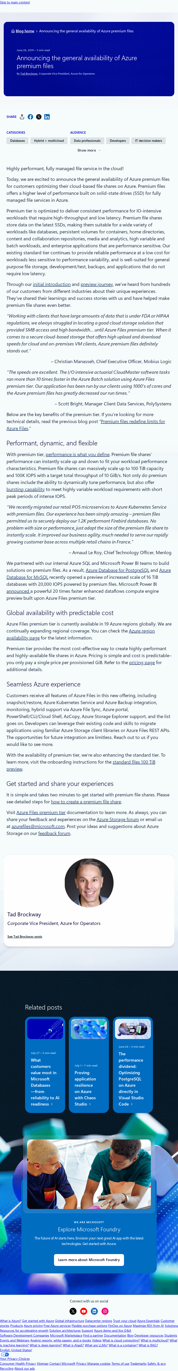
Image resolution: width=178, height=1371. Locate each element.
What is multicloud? (155, 1340)
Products (16, 1326)
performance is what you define (77, 454)
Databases (17, 140)
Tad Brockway (29, 73)
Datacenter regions (98, 1321)
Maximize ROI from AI (148, 1326)
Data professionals (87, 140)
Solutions (171, 1326)
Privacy (81, 1363)
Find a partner (93, 1335)
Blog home (25, 31)
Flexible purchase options (89, 1326)
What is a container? (123, 1345)
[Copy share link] (22, 116)
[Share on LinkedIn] (47, 116)
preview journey (97, 284)
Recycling (6, 1368)
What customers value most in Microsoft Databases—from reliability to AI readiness (45, 1082)
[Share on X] (38, 116)
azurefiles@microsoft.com (38, 826)
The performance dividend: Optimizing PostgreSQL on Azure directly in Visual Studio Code (131, 1079)
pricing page (142, 662)
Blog (130, 1335)
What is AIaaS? (73, 1345)
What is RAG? (148, 1345)
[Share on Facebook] (30, 116)
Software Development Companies (24, 1335)
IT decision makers (148, 140)
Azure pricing (33, 1326)
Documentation (115, 1335)
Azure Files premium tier (41, 812)
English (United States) (16, 1350)
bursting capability (25, 489)
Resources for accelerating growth (24, 1330)
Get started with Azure (38, 1321)
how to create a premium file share (86, 802)
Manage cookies (99, 1363)
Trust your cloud (124, 1321)
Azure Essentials (148, 1321)
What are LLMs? (96, 1345)
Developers (118, 140)
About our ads (24, 1368)
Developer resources (148, 1335)
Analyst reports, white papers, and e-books (60, 1340)
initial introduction (52, 284)
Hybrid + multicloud (49, 140)
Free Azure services (57, 1326)
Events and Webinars (14, 1340)
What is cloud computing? (121, 1340)
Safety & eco (156, 1363)
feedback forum (54, 833)
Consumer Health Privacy (18, 1363)
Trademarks (138, 1363)
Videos (97, 1340)
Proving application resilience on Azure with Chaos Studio (85, 1088)
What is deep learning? (46, 1345)
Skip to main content (15, 2)
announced (18, 591)
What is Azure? (10, 1321)
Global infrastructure (69, 1321)
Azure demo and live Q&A (112, 1330)
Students (170, 1335)
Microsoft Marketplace (66, 1335)
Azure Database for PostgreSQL (117, 570)
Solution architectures (65, 1330)
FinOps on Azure (120, 1326)
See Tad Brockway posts (24, 936)
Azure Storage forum (118, 819)
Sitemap (42, 1363)
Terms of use (120, 1363)
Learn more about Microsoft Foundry (89, 1260)
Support (87, 1330)
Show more (86, 150)
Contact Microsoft (62, 1363)
